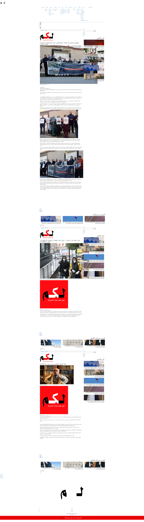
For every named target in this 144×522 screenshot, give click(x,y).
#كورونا (82, 13)
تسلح (82, 14)
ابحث (95, 30)
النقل (50, 11)
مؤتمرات (54, 10)
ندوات (65, 11)
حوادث (50, 10)
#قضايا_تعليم (51, 13)
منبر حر (62, 10)
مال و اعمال (55, 9)
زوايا (82, 17)
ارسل (42, 211)
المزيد (83, 7)
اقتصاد (55, 7)
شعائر (78, 12)
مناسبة (78, 10)
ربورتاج (69, 10)
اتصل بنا (1, 476)
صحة (50, 12)
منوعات (79, 7)
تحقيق (69, 9)
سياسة (47, 7)
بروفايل (69, 12)
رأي (62, 7)
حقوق (74, 9)
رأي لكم (62, 9)
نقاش (65, 10)
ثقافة (66, 7)
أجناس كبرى (70, 7)
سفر (78, 11)
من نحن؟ (1, 474)
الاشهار (1, 475)
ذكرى (82, 15)
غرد (41, 209)
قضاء (50, 9)
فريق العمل (90, 7)
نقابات (50, 14)
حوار (68, 11)
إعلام (82, 9)
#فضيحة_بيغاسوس (84, 20)
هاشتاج (62, 13)
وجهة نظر (62, 11)
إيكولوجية (82, 11)
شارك (41, 210)
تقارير (46, 9)
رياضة (59, 7)
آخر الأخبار (46, 227)
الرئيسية (43, 7)
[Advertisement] (61, 201)
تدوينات (62, 12)
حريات (75, 7)
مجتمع (51, 7)
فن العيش (78, 13)
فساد (82, 10)
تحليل (46, 10)
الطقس (82, 12)
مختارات (78, 9)
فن (64, 9)
